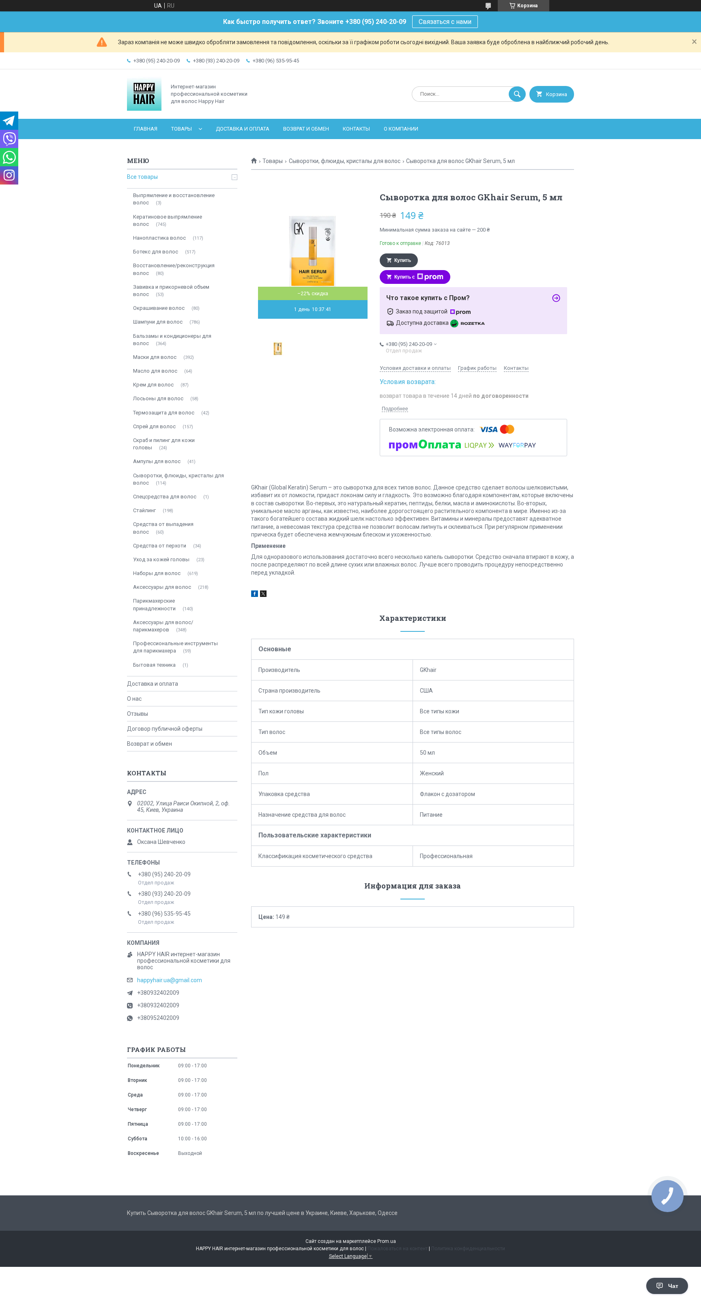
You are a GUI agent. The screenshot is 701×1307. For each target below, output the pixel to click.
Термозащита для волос (163, 413)
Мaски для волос (154, 357)
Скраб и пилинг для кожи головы (164, 444)
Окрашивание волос (159, 308)
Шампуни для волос (158, 322)
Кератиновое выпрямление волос (167, 220)
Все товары (142, 177)
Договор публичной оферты (164, 728)
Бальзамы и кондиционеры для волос (172, 339)
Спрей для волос (154, 426)
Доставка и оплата (242, 129)
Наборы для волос (157, 573)
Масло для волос (155, 371)
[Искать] (517, 94)
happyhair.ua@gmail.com (169, 980)
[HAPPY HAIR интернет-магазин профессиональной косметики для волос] (144, 108)
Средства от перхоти (159, 546)
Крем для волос (153, 385)
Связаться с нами (445, 22)
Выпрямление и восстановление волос (174, 199)
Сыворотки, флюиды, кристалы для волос (344, 161)
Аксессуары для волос (162, 587)
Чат (673, 1286)
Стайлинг (144, 510)
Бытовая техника (154, 665)
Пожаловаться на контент (398, 1248)
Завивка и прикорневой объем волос (171, 290)
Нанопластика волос (159, 238)
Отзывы (137, 713)
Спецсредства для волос (164, 497)
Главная (145, 129)
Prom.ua (386, 1241)
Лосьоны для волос (158, 398)
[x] (263, 595)
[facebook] (254, 595)
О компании (401, 129)
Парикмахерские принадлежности (154, 604)
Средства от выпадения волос (163, 527)
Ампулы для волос (157, 461)
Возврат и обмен (306, 129)
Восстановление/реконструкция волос (174, 269)
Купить (402, 260)
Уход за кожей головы (161, 559)
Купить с (404, 277)
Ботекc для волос (155, 252)
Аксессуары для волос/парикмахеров (163, 626)
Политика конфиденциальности (468, 1248)
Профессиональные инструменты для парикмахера (175, 647)
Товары (181, 129)
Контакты (356, 129)
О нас (134, 698)
